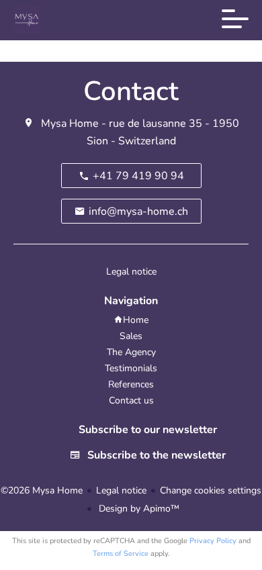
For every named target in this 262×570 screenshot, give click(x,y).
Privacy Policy (212, 541)
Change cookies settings (210, 490)
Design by (137, 508)
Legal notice (121, 490)
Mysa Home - (73, 123)
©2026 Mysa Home (42, 490)
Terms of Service (120, 554)
